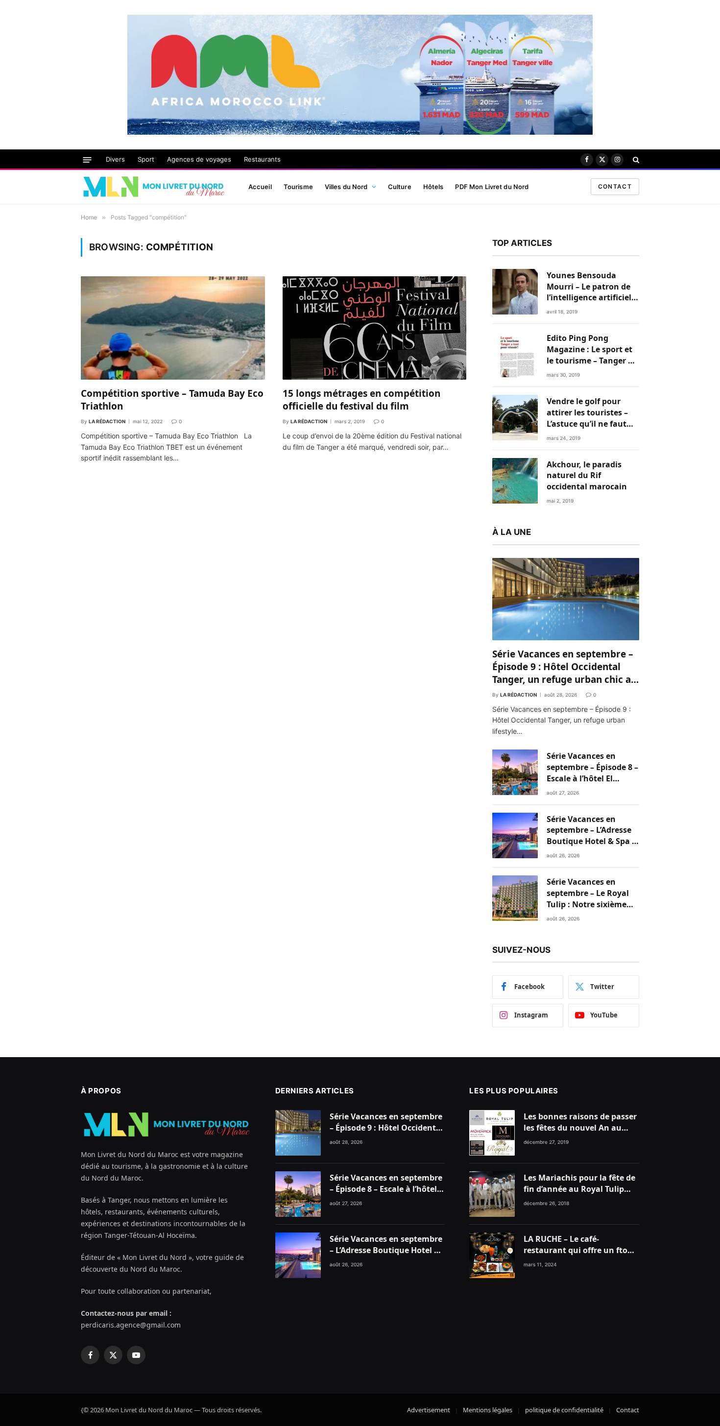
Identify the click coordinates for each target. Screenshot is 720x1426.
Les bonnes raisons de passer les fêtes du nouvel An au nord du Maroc (580, 1122)
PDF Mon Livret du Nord (491, 187)
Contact (615, 186)
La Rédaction (107, 421)
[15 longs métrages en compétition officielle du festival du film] (375, 328)
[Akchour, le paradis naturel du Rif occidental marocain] (515, 481)
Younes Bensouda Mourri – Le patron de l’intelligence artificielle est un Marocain (592, 287)
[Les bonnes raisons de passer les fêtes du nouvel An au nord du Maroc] (492, 1133)
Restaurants (262, 159)
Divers (115, 159)
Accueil (260, 187)
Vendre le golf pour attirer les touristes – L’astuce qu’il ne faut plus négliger (587, 413)
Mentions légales (487, 1409)
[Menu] (87, 159)
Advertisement (428, 1409)
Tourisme (298, 187)
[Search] (635, 160)
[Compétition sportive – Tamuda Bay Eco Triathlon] (173, 328)
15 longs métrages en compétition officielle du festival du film (361, 399)
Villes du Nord (346, 187)
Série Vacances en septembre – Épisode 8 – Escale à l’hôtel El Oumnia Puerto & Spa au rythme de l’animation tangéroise (592, 767)
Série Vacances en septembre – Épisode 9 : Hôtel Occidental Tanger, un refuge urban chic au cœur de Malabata (564, 667)
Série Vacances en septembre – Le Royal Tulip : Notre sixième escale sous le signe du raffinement (591, 893)
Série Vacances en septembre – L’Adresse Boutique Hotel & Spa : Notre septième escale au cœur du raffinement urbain (590, 830)
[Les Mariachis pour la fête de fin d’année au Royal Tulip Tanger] (492, 1194)
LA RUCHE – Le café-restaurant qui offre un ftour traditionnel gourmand (580, 1244)
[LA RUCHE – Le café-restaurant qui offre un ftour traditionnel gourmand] (492, 1255)
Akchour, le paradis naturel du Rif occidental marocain (587, 475)
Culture (399, 187)
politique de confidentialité (564, 1409)
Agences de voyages (199, 159)
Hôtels (433, 187)
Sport (146, 159)
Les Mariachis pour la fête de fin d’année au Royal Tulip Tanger (579, 1183)
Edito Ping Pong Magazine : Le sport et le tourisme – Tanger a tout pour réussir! (590, 349)
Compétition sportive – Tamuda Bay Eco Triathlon (172, 399)
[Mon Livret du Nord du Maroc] (153, 186)
